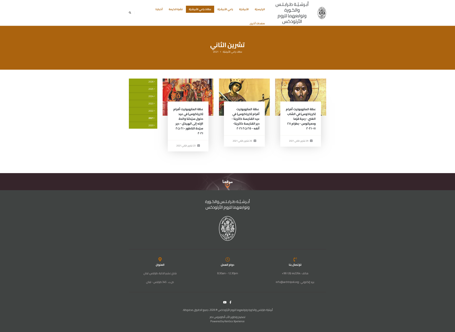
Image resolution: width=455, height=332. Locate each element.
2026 (150, 82)
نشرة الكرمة (176, 9)
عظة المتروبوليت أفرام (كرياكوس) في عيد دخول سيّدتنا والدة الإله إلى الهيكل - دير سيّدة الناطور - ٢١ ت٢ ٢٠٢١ (188, 121)
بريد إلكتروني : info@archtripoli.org (295, 282)
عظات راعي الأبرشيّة (200, 9)
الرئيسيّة (260, 9)
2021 (216, 51)
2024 (150, 96)
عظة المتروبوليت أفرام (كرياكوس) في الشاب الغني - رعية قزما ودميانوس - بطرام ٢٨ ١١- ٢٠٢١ (301, 118)
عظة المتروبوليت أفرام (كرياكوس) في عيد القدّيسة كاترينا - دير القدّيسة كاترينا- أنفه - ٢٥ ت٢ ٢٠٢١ (245, 118)
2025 (150, 89)
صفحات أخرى (257, 23)
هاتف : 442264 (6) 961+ (295, 273)
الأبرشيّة (244, 9)
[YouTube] (224, 302)
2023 (150, 103)
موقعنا (227, 181)
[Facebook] (230, 302)
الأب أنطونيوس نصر (220, 317)
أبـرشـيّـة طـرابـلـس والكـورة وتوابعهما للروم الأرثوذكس (292, 12)
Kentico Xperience (234, 321)
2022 (150, 111)
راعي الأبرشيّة (225, 9)
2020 (150, 125)
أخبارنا (159, 9)
